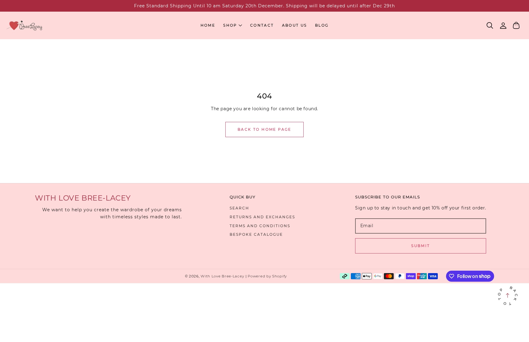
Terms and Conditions (260, 226)
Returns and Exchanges (262, 217)
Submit (420, 245)
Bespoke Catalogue (256, 234)
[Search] (490, 25)
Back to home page (264, 129)
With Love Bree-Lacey (222, 276)
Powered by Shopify (267, 276)
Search (239, 208)
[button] (490, 26)
